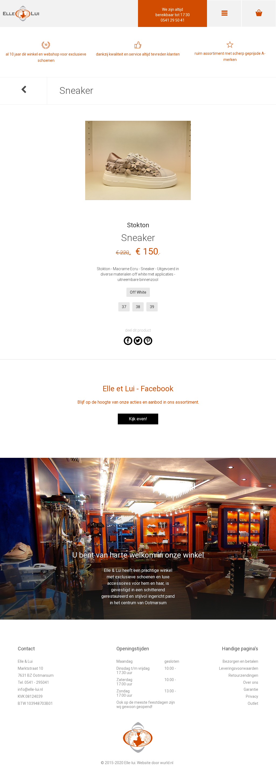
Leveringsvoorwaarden (238, 668)
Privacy (252, 696)
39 (152, 307)
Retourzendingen (243, 675)
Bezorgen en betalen (240, 661)
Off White (138, 292)
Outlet (253, 703)
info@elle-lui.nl (30, 689)
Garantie (251, 689)
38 (138, 307)
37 (124, 307)
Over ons (250, 682)
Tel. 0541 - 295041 (33, 682)
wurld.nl (166, 763)
